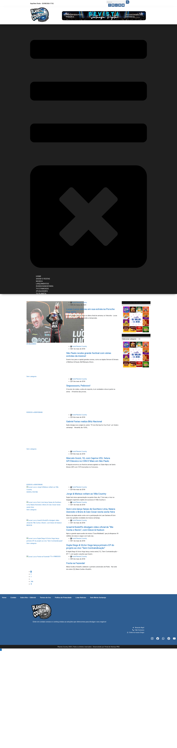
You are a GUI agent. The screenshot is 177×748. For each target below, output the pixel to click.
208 (32, 507)
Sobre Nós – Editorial (28, 523)
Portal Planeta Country (79, 302)
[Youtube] (123, 5)
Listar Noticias (81, 523)
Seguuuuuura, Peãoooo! (78, 371)
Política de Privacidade (63, 523)
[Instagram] (109, 5)
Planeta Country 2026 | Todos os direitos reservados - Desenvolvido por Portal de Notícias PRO (89, 572)
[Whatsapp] (116, 5)
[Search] (127, 2)
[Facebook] (113, 5)
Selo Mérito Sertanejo (98, 523)
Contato (13, 523)
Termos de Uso (45, 523)
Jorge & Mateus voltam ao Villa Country (86, 419)
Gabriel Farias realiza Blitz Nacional (84, 386)
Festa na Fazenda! (75, 489)
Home (4, 523)
